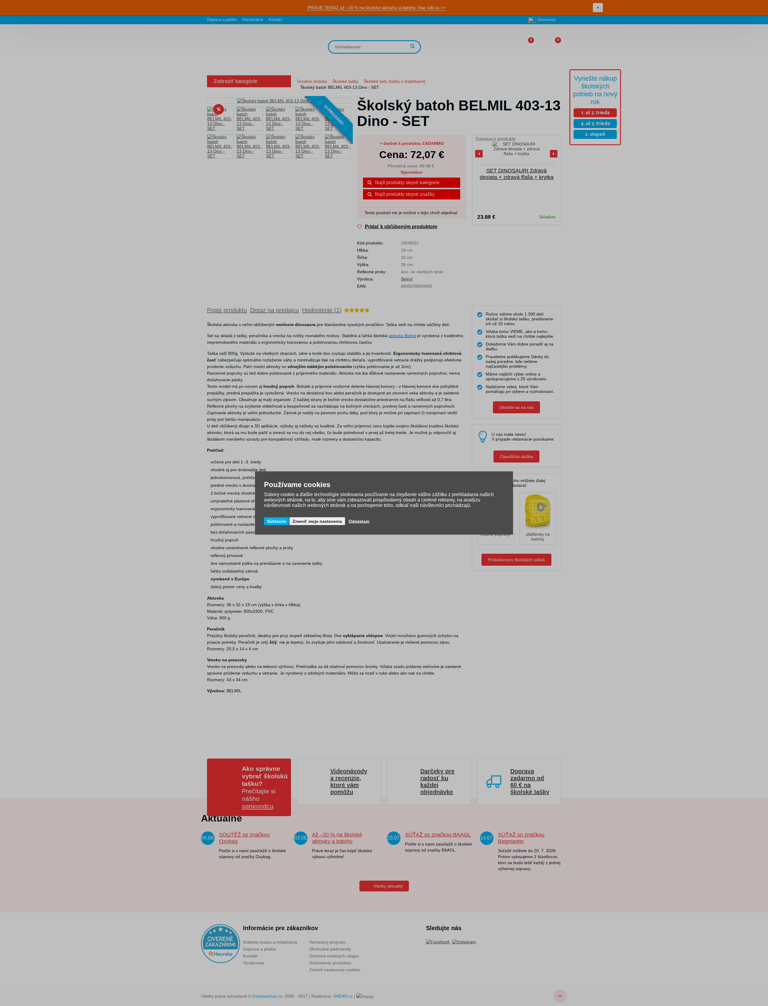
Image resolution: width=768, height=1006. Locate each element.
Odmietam (359, 521)
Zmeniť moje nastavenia (317, 521)
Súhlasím (276, 521)
